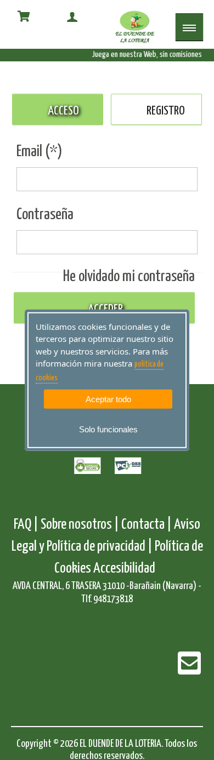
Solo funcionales (108, 429)
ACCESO (63, 111)
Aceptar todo (108, 399)
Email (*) (39, 151)
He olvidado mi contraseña (129, 276)
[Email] (189, 670)
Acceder (104, 309)
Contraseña (45, 214)
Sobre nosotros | (80, 524)
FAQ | (27, 524)
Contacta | (146, 524)
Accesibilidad (124, 568)
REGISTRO (166, 111)
